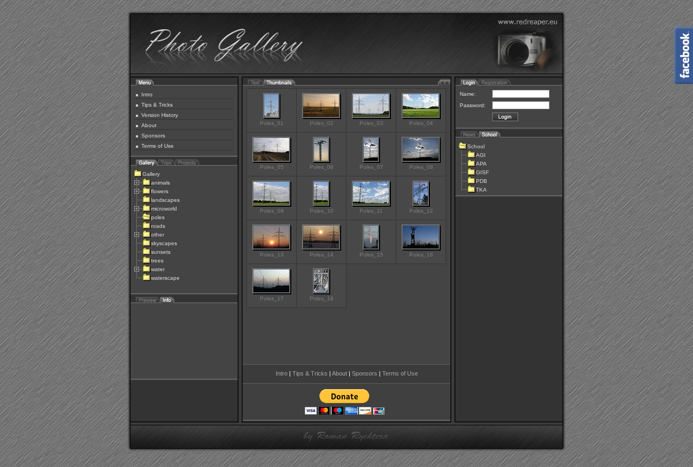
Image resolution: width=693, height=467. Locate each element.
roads (158, 226)
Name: (468, 94)
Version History (159, 115)
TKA (481, 190)
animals (160, 183)
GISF (482, 172)
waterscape (165, 278)
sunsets (161, 252)
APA (481, 164)
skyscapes (164, 243)
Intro (147, 94)
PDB (481, 181)
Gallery (151, 174)
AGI (481, 155)
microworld (164, 209)
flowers (159, 191)
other (157, 235)
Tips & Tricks (157, 105)
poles (158, 217)
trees (157, 261)
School (476, 146)
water (158, 269)
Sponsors (153, 136)
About (148, 125)
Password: (473, 105)
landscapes (165, 200)
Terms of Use (157, 146)
